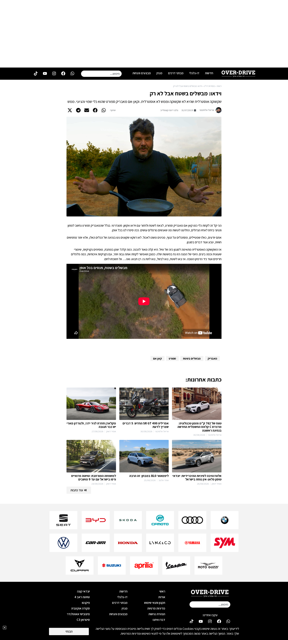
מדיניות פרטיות (156, 608)
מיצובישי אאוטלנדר (78, 614)
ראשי (219, 86)
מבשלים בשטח (192, 358)
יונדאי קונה (83, 591)
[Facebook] (63, 73)
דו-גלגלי (194, 73)
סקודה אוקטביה (80, 608)
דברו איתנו (159, 619)
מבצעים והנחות (141, 73)
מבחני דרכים (176, 73)
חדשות (209, 73)
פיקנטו (86, 602)
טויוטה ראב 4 (82, 597)
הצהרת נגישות (156, 614)
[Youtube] (45, 73)
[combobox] (101, 74)
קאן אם (157, 358)
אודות (161, 597)
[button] (103, 110)
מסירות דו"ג (209, 86)
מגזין (159, 73)
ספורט (172, 358)
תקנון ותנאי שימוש (154, 602)
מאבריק (212, 358)
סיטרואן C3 (83, 619)
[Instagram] (54, 73)
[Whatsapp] (72, 73)
